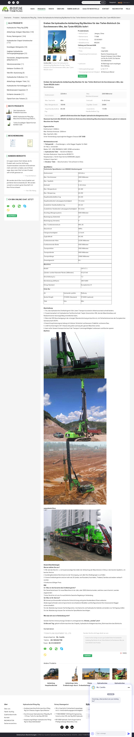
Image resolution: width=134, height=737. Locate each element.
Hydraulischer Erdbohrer (15, 77)
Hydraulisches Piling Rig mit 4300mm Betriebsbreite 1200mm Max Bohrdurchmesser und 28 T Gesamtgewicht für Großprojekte (102, 684)
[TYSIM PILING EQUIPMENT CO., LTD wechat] (20, 206)
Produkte (41, 9)
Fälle (128, 9)
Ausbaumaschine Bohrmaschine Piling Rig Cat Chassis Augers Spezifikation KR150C (37, 709)
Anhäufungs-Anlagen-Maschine (18, 32)
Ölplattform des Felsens (16, 99)
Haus (32, 9)
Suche (103, 2)
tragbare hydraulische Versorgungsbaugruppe (15, 52)
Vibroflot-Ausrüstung (14, 73)
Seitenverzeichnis (10, 723)
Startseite (7, 17)
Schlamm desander (14, 94)
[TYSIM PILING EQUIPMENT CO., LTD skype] (26, 206)
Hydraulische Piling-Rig (28, 17)
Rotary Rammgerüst (14, 36)
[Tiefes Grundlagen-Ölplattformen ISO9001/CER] (9, 123)
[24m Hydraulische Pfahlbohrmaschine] (9, 111)
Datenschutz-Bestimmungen (27, 735)
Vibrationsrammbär (14, 64)
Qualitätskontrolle (90, 9)
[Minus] (129, 687)
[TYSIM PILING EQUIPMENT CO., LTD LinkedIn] (18, 2)
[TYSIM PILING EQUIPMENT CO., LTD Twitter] (13, 2)
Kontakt (105, 9)
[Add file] (92, 733)
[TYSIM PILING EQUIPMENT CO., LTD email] (9, 206)
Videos (51, 9)
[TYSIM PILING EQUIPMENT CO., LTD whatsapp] (15, 206)
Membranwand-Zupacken (16, 90)
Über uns (60, 9)
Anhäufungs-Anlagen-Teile (16, 81)
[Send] (128, 733)
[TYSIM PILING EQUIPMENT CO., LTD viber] (9, 210)
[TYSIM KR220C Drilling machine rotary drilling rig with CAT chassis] (56, 42)
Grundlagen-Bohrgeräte (15, 47)
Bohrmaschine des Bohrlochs (112, 623)
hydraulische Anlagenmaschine (90, 623)
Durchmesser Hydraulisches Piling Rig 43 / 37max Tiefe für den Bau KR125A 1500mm (38, 715)
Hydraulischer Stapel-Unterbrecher (19, 41)
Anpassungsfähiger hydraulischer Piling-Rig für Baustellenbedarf (38, 721)
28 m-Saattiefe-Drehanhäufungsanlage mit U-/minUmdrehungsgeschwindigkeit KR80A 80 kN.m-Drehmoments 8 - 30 (69, 709)
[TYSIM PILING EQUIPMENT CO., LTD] (12, 9)
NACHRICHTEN (117, 9)
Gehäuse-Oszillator (14, 68)
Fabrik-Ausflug (73, 9)
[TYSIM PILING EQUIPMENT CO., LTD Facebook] (9, 2)
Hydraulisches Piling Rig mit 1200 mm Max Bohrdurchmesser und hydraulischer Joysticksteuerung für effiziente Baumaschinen (119, 684)
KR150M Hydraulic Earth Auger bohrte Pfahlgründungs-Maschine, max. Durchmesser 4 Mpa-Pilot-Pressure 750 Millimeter (69, 721)
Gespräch (112, 2)
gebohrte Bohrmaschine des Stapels (67, 623)
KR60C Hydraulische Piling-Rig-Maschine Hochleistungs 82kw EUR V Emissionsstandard (25, 118)
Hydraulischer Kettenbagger (17, 86)
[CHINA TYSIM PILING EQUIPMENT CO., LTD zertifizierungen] (12, 143)
